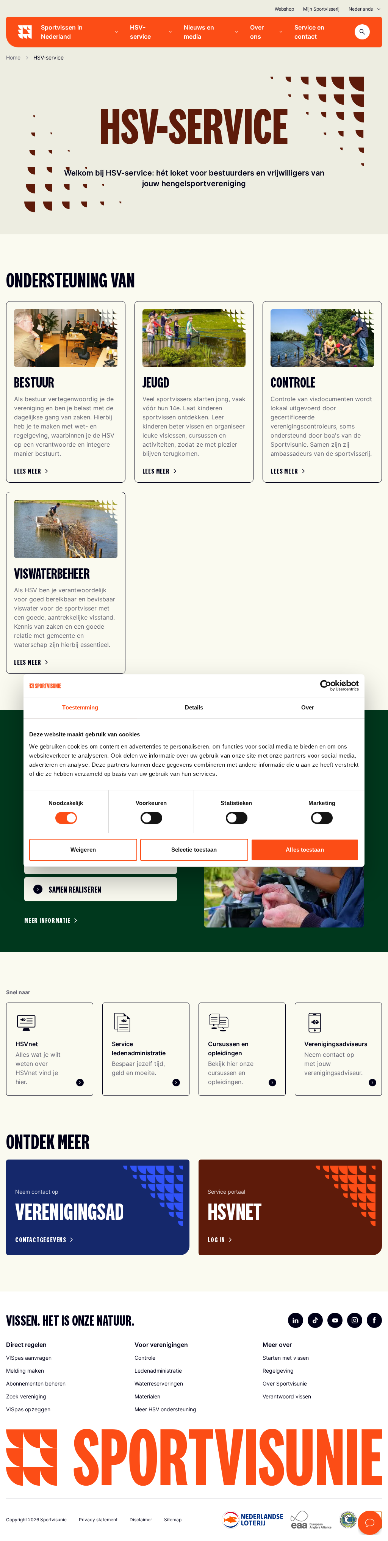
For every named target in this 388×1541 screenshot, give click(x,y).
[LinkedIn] (295, 1320)
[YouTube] (335, 1320)
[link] (32, 471)
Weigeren (83, 849)
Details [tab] (194, 707)
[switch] (151, 818)
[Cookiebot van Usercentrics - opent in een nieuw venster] (326, 685)
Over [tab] (307, 707)
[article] (97, 1207)
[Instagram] (354, 1320)
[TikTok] (315, 1320)
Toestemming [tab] (80, 707)
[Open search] (362, 31)
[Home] (25, 32)
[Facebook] (374, 1320)
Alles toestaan (305, 849)
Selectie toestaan (194, 849)
